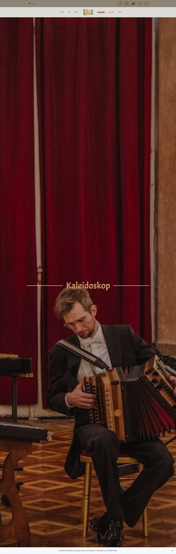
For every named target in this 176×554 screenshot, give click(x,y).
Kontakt (111, 12)
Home (62, 12)
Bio (69, 12)
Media (76, 12)
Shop (120, 12)
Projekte (101, 12)
